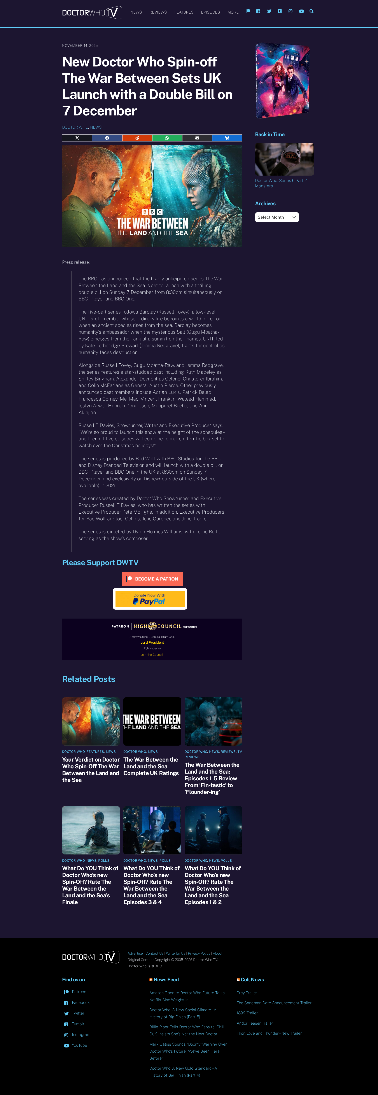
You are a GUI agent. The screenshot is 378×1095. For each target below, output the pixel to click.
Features (184, 12)
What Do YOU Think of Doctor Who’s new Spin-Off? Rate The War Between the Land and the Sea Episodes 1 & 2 (213, 885)
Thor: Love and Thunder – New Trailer (269, 1033)
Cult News (252, 979)
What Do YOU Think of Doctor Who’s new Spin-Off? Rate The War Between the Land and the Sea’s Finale (90, 885)
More (233, 12)
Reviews (158, 12)
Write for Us (175, 953)
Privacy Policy (199, 953)
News (136, 12)
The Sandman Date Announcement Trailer (274, 1003)
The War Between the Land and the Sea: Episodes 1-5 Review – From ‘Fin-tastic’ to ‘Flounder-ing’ (213, 778)
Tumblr (77, 1024)
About (217, 953)
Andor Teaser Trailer (255, 1023)
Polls (103, 860)
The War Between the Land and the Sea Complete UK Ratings (151, 766)
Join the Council (152, 654)
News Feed (166, 979)
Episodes (210, 12)
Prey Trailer (247, 992)
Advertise (135, 953)
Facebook (80, 1002)
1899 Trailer (247, 1013)
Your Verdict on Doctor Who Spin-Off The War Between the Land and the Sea (91, 769)
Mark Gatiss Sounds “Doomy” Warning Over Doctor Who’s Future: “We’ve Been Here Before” (188, 1051)
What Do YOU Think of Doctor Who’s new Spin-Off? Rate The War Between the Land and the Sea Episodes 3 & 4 (151, 885)
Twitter (77, 1013)
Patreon (78, 991)
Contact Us (154, 953)
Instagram (80, 1034)
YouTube (79, 1045)
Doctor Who (75, 127)
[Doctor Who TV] (92, 17)
